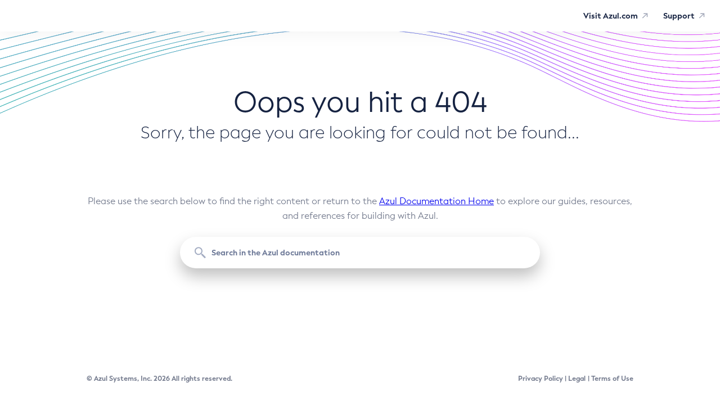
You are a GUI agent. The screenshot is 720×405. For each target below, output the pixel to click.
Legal (577, 378)
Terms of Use (612, 378)
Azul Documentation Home (436, 201)
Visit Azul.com (610, 16)
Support (679, 16)
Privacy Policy (540, 378)
